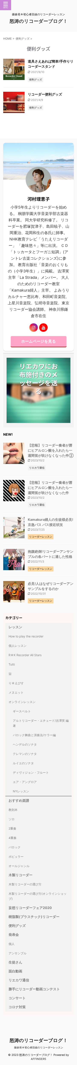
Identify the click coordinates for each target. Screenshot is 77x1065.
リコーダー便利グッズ (45, 94)
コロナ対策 (17, 1007)
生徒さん (15, 962)
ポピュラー (16, 856)
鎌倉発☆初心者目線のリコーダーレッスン (38, 1047)
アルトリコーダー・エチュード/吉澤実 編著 (41, 723)
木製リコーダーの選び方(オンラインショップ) (38, 896)
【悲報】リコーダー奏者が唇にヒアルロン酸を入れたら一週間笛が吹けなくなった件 (50, 487)
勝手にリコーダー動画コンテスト (34, 989)
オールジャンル (19, 866)
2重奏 (12, 828)
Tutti (12, 664)
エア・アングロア (25, 782)
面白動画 (15, 971)
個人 (12, 944)
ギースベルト (22, 711)
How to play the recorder (26, 636)
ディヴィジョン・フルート (31, 772)
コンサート (17, 998)
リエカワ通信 (19, 980)
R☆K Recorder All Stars (25, 655)
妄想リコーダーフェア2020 (30, 908)
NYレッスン (21, 791)
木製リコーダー (22, 875)
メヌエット (16, 692)
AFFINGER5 (38, 1059)
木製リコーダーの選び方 (25, 884)
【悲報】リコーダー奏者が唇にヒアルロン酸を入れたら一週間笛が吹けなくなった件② (51, 450)
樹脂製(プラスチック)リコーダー (34, 917)
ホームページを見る (38, 341)
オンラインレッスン (22, 702)
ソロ (12, 819)
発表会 (14, 934)
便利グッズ (17, 925)
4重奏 (12, 838)
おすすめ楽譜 (19, 800)
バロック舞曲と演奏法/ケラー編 (34, 735)
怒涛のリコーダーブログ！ (39, 21)
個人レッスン (18, 645)
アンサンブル (18, 953)
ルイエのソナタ (23, 763)
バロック (15, 847)
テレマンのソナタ (25, 754)
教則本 (13, 810)
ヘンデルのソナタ (25, 744)
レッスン (15, 627)
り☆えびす (16, 683)
